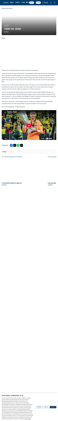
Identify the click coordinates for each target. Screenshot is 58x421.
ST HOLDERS (5, 2)
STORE (23, 2)
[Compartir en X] (14, 145)
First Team (6, 25)
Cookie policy (28, 418)
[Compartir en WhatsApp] (18, 145)
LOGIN (38, 2)
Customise (39, 407)
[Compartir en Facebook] (11, 145)
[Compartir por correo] (21, 145)
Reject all (46, 407)
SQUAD (12, 2)
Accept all (53, 407)
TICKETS (17, 2)
